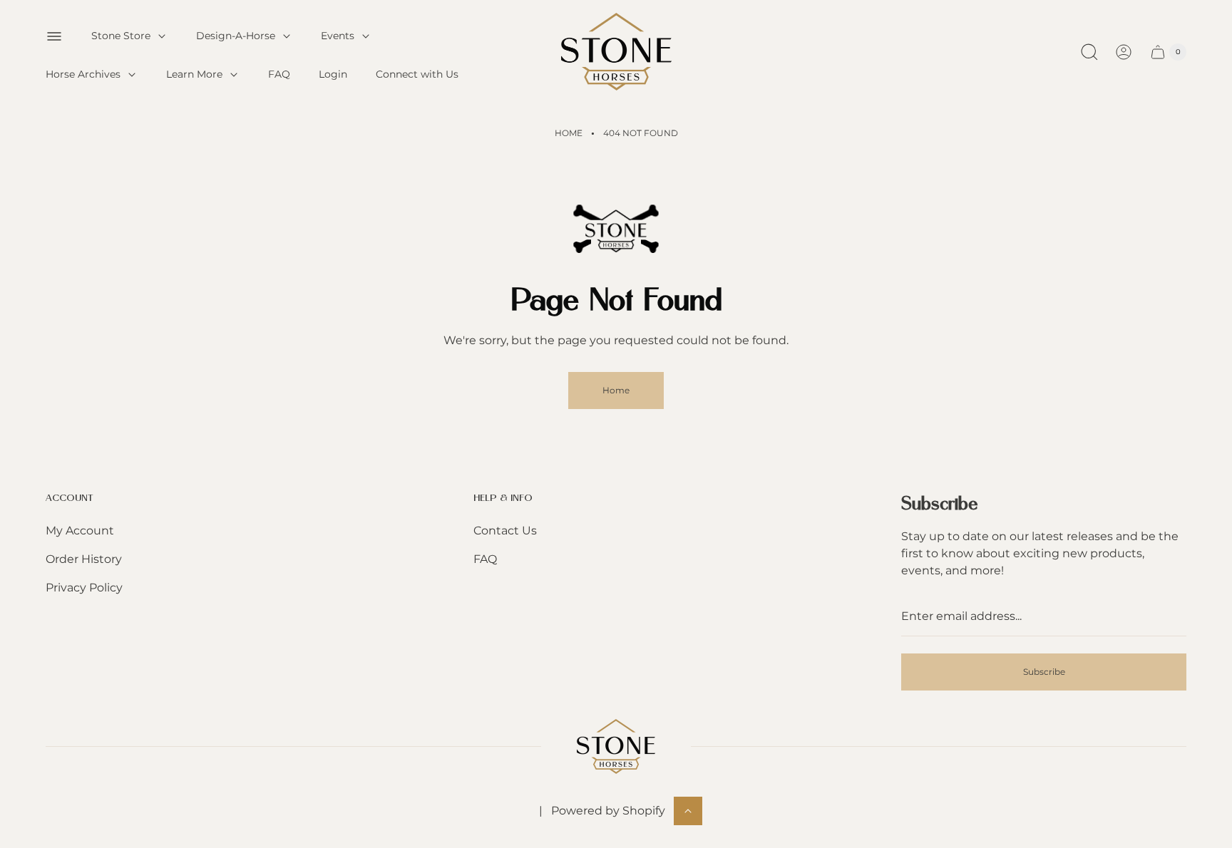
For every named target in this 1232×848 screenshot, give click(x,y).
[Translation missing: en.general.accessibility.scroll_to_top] (688, 811)
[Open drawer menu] (54, 36)
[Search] (1089, 52)
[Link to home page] (616, 746)
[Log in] (1123, 52)
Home (568, 133)
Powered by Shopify (608, 810)
